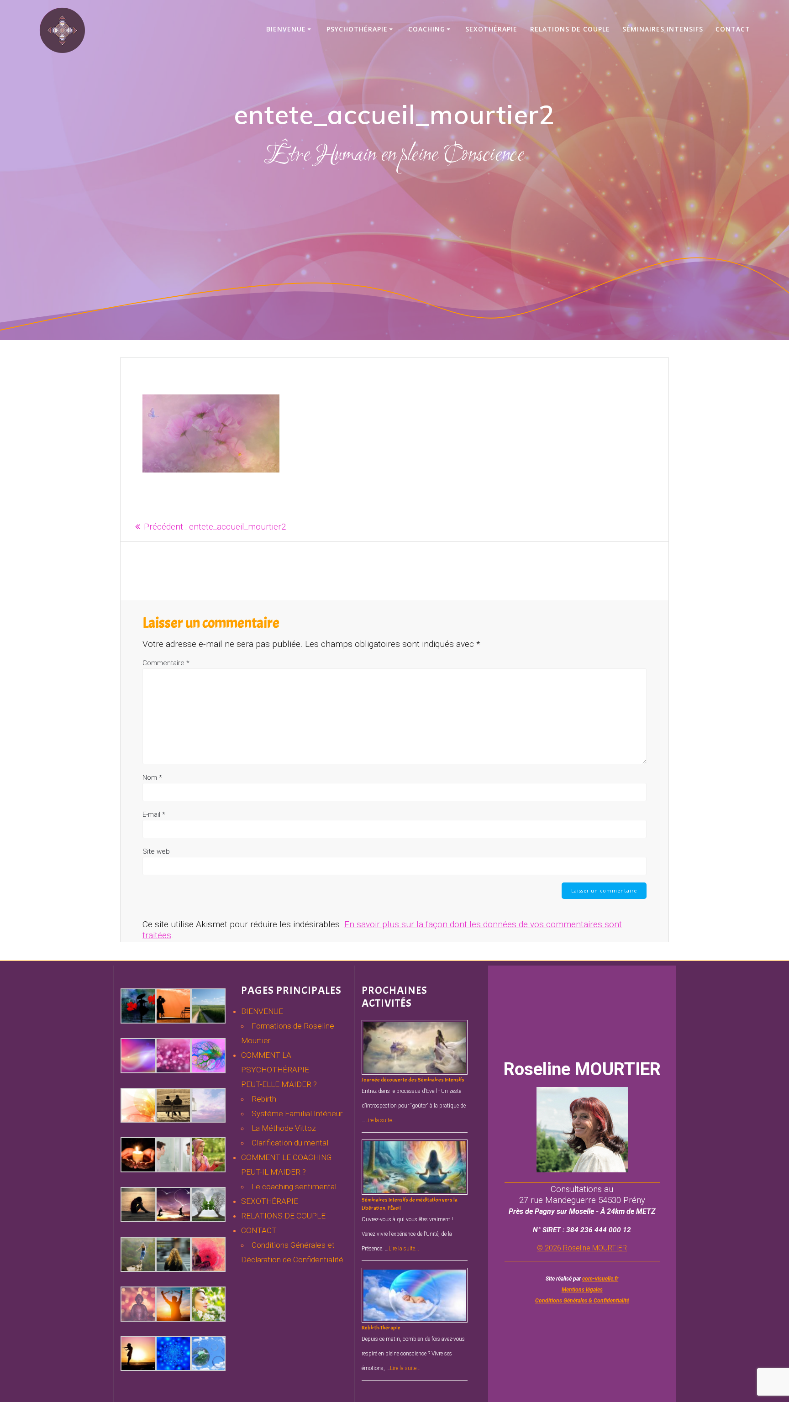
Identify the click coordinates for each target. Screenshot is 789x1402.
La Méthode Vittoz (284, 1128)
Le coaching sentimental (294, 1186)
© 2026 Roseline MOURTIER (582, 1248)
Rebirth (264, 1098)
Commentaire (165, 663)
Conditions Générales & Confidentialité (582, 1300)
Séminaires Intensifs (662, 29)
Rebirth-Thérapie (381, 1327)
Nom (152, 777)
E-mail (153, 814)
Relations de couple (570, 29)
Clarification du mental (290, 1142)
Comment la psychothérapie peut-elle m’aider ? (279, 1069)
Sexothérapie (491, 29)
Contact (732, 29)
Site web (156, 851)
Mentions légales (582, 1289)
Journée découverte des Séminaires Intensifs (413, 1079)
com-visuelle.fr (600, 1279)
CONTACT (259, 1230)
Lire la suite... (380, 1120)
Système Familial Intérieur (297, 1113)
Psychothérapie (357, 29)
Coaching (426, 29)
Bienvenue (286, 29)
